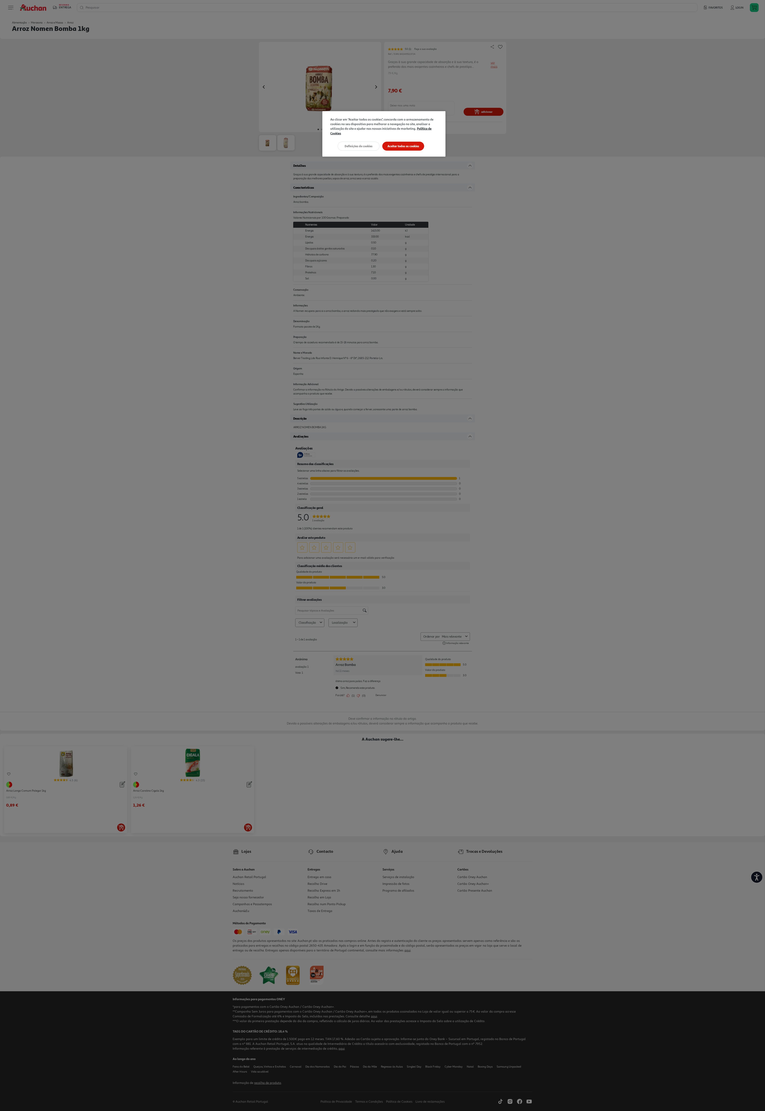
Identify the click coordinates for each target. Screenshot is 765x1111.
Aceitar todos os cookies (403, 146)
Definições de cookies (359, 146)
